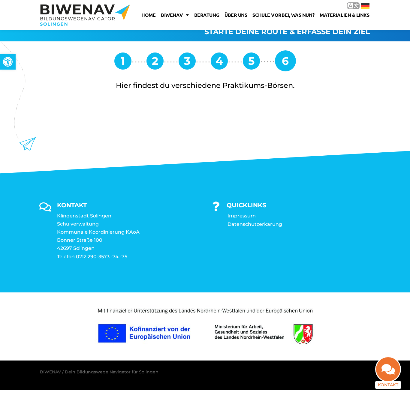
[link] (8, 62)
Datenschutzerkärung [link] (255, 224)
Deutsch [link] (361, 5)
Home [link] (148, 15)
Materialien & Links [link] (344, 15)
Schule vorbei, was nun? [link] (283, 15)
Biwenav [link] (172, 15)
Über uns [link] (236, 15)
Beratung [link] (206, 15)
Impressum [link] (242, 216)
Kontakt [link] (388, 385)
